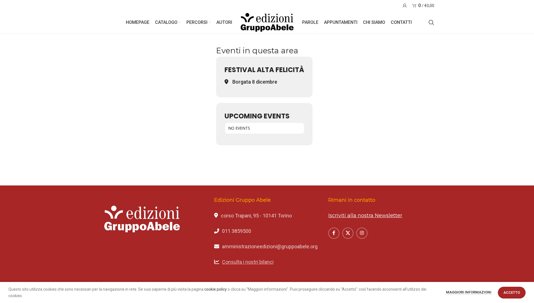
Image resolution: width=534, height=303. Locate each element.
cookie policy (215, 289)
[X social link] (347, 233)
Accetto (511, 292)
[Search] (431, 22)
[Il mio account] (405, 5)
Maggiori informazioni (469, 292)
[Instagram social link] (361, 233)
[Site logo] (267, 22)
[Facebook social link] (333, 233)
